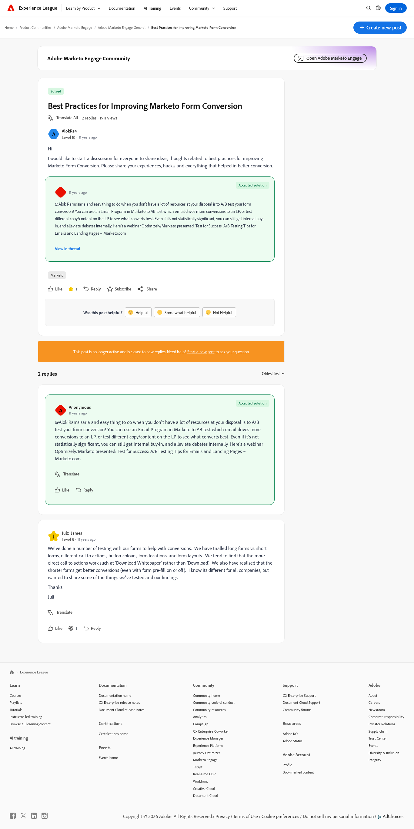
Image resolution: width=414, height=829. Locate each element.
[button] (380, 28)
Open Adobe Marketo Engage (334, 58)
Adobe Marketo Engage (74, 27)
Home (9, 27)
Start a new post (201, 351)
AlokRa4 (69, 130)
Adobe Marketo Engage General (121, 27)
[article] (160, 449)
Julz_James (72, 532)
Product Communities (35, 27)
